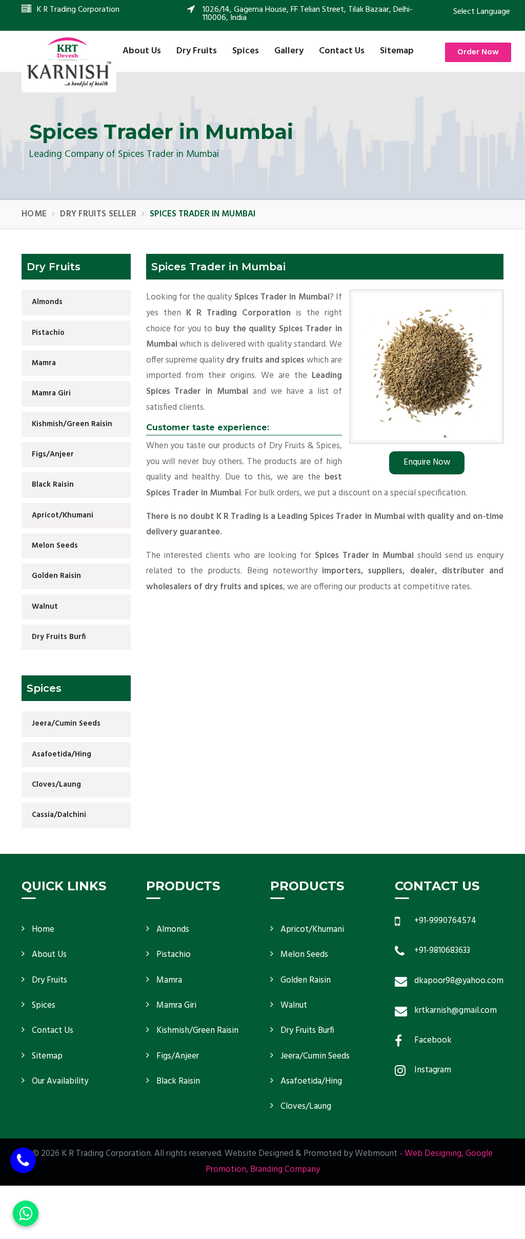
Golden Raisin (56, 576)
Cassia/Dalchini (59, 815)
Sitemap (397, 51)
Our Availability (60, 1081)
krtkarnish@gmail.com (455, 1010)
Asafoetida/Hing (61, 754)
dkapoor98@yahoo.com (458, 981)
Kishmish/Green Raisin (72, 424)
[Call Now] (23, 1160)
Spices (245, 51)
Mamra (44, 363)
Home (34, 214)
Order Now (478, 52)
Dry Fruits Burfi (59, 637)
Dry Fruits (196, 51)
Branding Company (285, 1169)
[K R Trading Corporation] (69, 62)
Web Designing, (434, 1154)
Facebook (433, 1040)
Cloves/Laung (56, 784)
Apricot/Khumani (62, 515)
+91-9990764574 (445, 921)
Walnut (45, 607)
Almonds (47, 302)
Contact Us (342, 51)
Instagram (432, 1070)
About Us (142, 51)
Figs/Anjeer (53, 454)
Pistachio (48, 333)
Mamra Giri (51, 393)
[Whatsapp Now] (25, 1213)
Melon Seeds (55, 545)
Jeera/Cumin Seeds (66, 723)
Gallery (289, 51)
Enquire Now (426, 462)
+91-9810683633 (442, 950)
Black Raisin (53, 484)
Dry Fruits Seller (98, 214)
